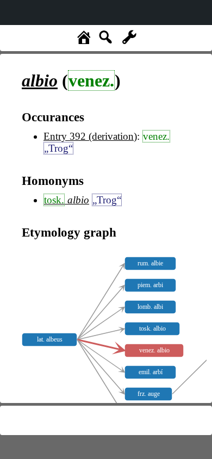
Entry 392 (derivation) (90, 136)
